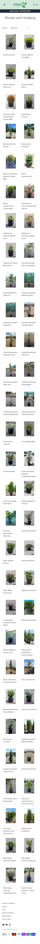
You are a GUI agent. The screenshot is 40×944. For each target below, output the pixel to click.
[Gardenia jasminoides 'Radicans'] (10, 518)
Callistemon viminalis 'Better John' (9, 235)
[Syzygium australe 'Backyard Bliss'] (29, 726)
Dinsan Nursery (12, 929)
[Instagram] (10, 925)
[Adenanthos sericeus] (29, 101)
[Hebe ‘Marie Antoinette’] (10, 577)
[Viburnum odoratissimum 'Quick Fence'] (10, 815)
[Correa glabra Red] (29, 428)
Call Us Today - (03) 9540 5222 (20, 11)
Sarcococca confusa (29, 709)
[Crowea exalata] (10, 458)
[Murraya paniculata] (29, 607)
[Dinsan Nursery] (20, 4)
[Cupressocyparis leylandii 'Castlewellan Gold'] (29, 458)
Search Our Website (8, 903)
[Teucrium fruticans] (29, 756)
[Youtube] (6, 925)
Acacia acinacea (9, 55)
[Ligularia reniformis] (29, 577)
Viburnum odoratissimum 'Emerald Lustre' (28, 801)
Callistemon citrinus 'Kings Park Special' (29, 206)
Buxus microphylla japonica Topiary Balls (10, 176)
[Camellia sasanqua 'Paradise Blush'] (29, 309)
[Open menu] (4, 4)
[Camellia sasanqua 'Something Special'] (10, 399)
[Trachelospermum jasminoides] (10, 785)
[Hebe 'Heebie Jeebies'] (10, 547)
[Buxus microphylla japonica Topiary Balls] (10, 161)
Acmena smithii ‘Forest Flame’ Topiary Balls (9, 116)
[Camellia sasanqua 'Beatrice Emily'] (29, 280)
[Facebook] (3, 925)
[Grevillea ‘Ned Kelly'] (29, 518)
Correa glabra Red (28, 442)
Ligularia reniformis (29, 590)
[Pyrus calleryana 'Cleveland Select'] (10, 666)
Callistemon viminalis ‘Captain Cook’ (28, 235)
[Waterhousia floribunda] (29, 815)
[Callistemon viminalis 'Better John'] (10, 220)
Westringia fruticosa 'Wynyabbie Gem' (10, 890)
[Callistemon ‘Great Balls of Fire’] (10, 250)
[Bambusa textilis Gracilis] (10, 131)
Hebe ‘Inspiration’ (28, 561)
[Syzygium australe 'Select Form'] (10, 756)
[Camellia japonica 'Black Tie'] (10, 280)
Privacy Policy (6, 919)
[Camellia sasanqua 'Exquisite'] (10, 309)
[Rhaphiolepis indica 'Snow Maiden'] (10, 696)
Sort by (5, 28)
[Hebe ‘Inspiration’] (29, 547)
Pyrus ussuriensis (28, 680)
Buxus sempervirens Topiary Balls (8, 206)
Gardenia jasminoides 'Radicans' (7, 533)
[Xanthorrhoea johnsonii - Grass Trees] (29, 875)
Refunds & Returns (8, 913)
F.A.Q (3, 910)
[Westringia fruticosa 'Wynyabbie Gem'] (10, 875)
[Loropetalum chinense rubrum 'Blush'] (10, 607)
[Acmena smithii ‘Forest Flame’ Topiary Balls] (10, 101)
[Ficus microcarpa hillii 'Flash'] (10, 488)
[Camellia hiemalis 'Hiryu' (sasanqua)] (29, 250)
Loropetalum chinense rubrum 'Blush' (9, 622)
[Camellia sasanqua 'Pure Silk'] (29, 339)
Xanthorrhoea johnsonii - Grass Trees (28, 890)
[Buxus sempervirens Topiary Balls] (10, 190)
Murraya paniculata (29, 620)
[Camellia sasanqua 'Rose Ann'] (10, 369)
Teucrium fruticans (29, 769)
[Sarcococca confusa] (29, 696)
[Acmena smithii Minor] (29, 71)
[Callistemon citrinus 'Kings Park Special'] (29, 190)
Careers (4, 906)
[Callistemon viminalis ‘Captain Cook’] (29, 220)
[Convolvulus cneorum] (10, 428)
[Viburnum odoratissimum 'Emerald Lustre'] (29, 785)
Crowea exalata (9, 471)
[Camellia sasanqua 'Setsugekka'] (29, 369)
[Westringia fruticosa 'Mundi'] (10, 845)
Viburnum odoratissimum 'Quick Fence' (9, 831)
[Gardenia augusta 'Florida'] (29, 488)
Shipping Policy (7, 916)
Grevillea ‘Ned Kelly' (29, 531)
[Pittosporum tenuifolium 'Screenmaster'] (29, 637)
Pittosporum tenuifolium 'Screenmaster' (27, 652)
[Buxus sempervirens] (29, 161)
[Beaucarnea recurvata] (29, 131)
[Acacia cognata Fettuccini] (10, 71)
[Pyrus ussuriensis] (29, 666)
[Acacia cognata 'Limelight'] (29, 42)
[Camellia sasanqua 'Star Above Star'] (29, 399)
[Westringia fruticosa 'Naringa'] (29, 845)
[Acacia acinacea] (10, 42)
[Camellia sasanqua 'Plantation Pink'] (10, 339)
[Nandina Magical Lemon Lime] (10, 637)
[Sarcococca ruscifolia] (10, 726)
